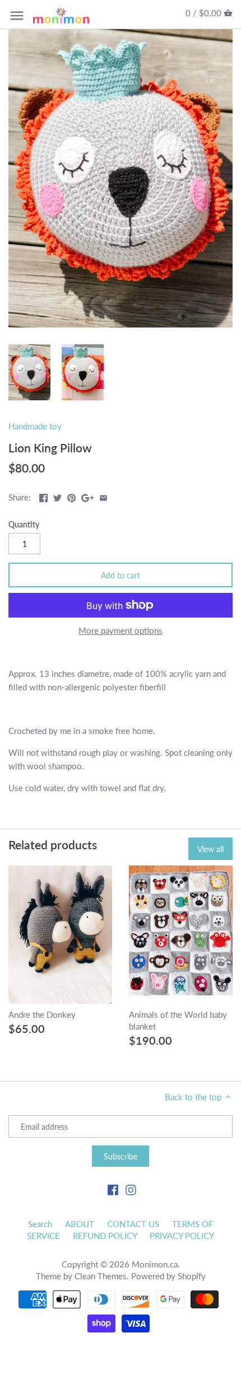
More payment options (120, 630)
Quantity (23, 524)
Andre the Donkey (42, 1014)
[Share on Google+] (87, 496)
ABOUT (79, 1224)
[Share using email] (103, 496)
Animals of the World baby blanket (178, 1020)
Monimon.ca (155, 1264)
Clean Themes (101, 1276)
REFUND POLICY (105, 1236)
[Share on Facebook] (43, 496)
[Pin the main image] (71, 496)
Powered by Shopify (168, 1276)
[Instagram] (131, 1189)
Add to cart (120, 575)
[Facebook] (113, 1189)
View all (210, 849)
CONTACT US (133, 1224)
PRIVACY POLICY (182, 1236)
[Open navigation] (16, 15)
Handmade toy (35, 426)
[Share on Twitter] (57, 496)
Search (40, 1224)
